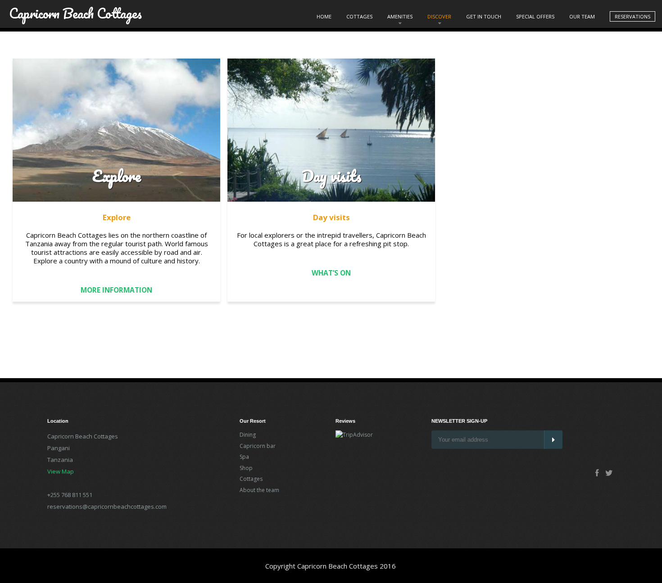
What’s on (331, 273)
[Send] (553, 439)
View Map (60, 471)
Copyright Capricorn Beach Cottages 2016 (330, 565)
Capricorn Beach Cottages (75, 10)
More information (116, 290)
